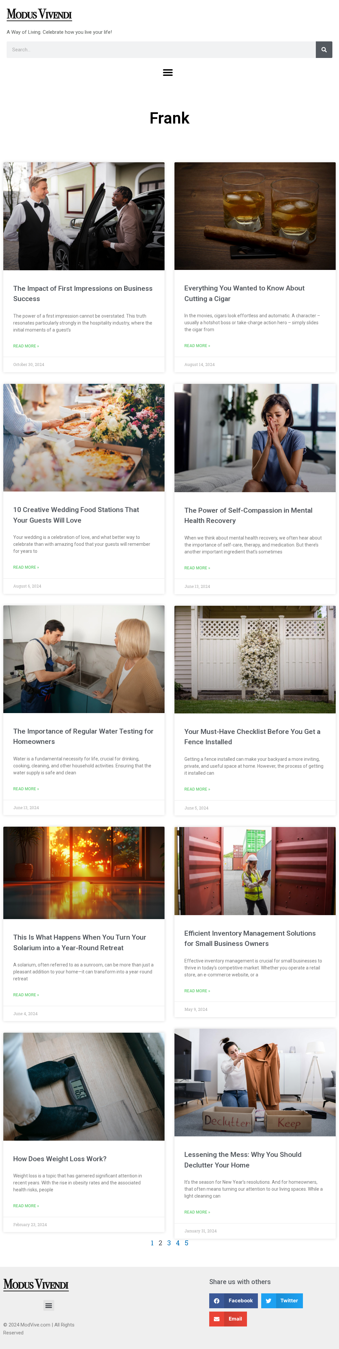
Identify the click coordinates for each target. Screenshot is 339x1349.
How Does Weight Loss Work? (60, 1159)
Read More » (26, 346)
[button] (168, 72)
